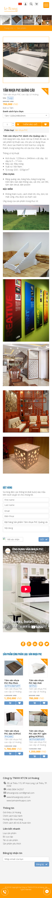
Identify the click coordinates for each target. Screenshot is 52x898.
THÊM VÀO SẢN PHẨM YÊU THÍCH (45, 124)
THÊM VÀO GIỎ (30, 124)
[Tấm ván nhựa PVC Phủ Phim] (13, 676)
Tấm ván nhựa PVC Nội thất (36, 683)
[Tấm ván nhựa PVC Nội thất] (38, 676)
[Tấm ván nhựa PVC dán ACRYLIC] (13, 727)
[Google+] (29, 644)
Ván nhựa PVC (21, 130)
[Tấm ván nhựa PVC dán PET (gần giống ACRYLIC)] (38, 727)
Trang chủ (8, 28)
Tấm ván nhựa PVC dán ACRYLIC (12, 733)
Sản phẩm (21, 28)
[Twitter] (46, 644)
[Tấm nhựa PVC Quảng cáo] (26, 60)
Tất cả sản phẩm (10, 840)
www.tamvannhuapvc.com (19, 800)
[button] (13, 124)
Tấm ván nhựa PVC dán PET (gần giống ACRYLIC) (38, 735)
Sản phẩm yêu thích (12, 843)
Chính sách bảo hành (12, 815)
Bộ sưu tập (8, 836)
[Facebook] (23, 644)
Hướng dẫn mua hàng (13, 819)
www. (9, 797)
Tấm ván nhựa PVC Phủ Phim (12, 683)
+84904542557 (6, 891)
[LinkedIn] (35, 644)
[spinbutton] (7, 124)
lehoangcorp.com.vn (20, 797)
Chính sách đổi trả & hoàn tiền (17, 822)
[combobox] (26, 115)
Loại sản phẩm (9, 833)
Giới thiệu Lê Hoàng (12, 812)
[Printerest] (41, 644)
